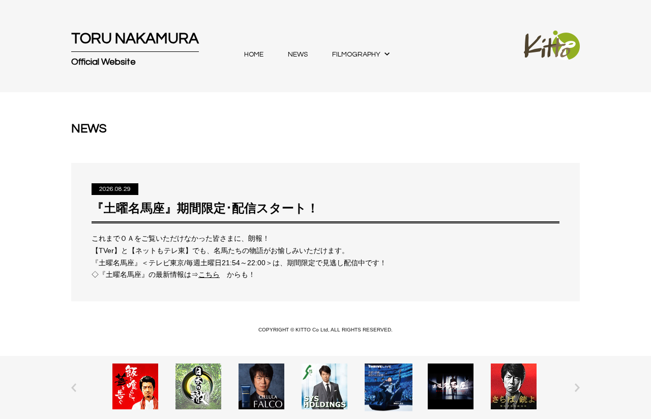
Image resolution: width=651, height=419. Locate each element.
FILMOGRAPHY (356, 54)
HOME (253, 54)
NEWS (298, 54)
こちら (209, 274)
